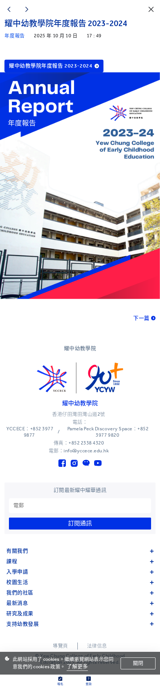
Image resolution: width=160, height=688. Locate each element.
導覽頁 (60, 645)
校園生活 (17, 582)
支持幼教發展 (22, 624)
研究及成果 (19, 613)
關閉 (138, 663)
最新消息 (17, 603)
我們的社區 (19, 593)
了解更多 (77, 666)
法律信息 (97, 645)
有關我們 (17, 551)
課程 (11, 561)
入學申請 (17, 572)
